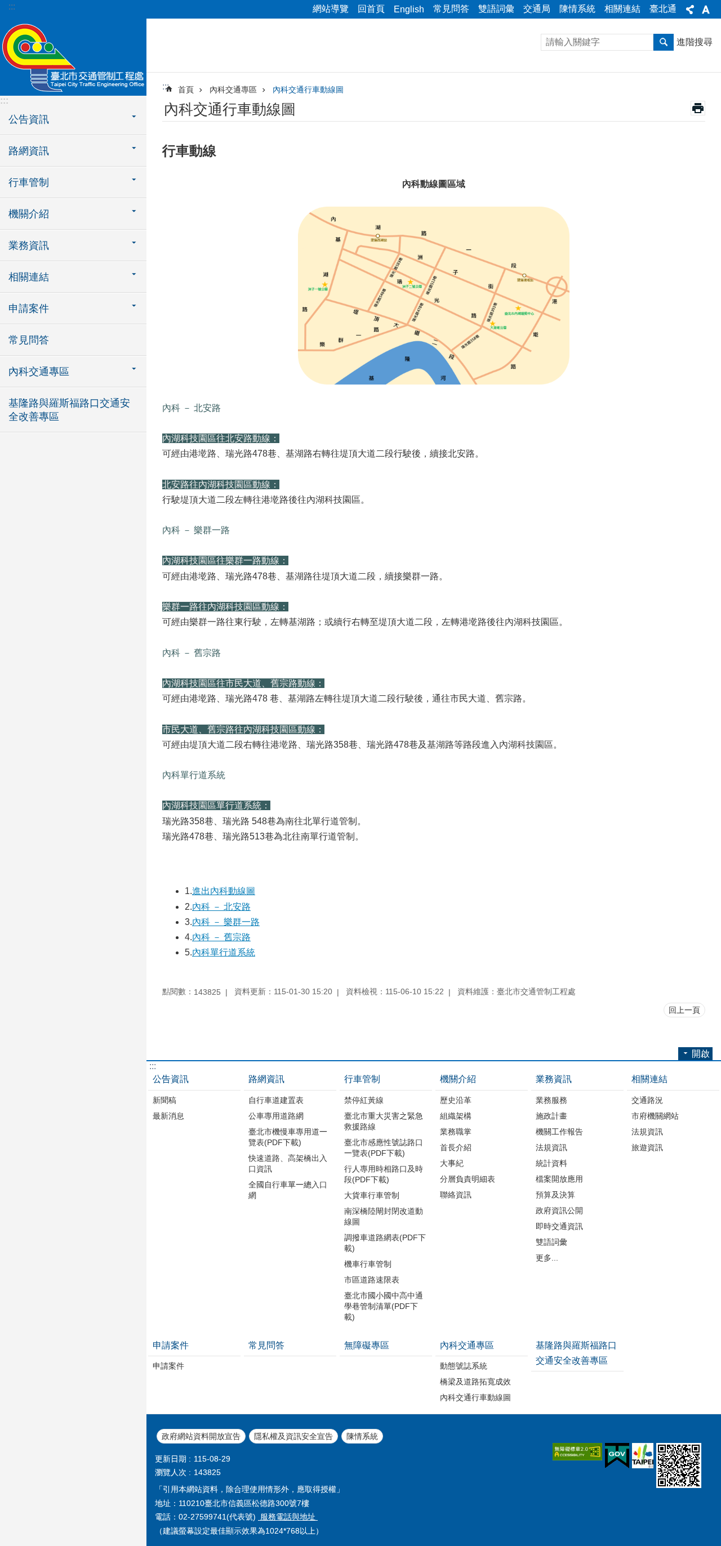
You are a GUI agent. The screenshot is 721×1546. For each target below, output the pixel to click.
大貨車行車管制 (371, 1195)
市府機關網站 (655, 1115)
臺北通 (663, 9)
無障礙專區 (366, 1345)
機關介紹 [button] (28, 214)
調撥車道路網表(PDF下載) (385, 1243)
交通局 (536, 9)
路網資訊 (266, 1079)
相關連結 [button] (28, 277)
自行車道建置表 (276, 1100)
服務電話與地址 (288, 1516)
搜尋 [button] (663, 42)
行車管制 (362, 1079)
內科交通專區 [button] (38, 371)
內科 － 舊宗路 (221, 937)
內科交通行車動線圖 (308, 89)
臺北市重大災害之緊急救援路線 (383, 1121)
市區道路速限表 (371, 1279)
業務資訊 (554, 1079)
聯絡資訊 (455, 1194)
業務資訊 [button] (28, 245)
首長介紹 (455, 1147)
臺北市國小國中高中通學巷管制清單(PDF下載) (383, 1306)
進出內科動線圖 (223, 891)
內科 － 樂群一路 (226, 922)
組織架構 (455, 1115)
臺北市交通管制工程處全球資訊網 (73, 56)
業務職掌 (455, 1131)
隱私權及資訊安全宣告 (293, 1436)
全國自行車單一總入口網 (287, 1190)
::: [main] (165, 86)
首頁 (186, 89)
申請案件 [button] (28, 308)
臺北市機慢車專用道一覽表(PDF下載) (287, 1137)
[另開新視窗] (577, 1451)
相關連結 (622, 9)
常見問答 (451, 9)
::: (11, 6)
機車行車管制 (367, 1263)
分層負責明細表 (467, 1178)
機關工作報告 (559, 1131)
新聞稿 (164, 1100)
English (409, 9)
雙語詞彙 (496, 9)
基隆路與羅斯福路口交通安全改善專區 (69, 409)
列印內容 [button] (698, 108)
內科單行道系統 (223, 952)
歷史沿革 (455, 1100)
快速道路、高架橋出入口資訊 (287, 1163)
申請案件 (171, 1345)
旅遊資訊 (647, 1147)
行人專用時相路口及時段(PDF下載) (383, 1174)
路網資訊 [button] (28, 151)
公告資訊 (171, 1079)
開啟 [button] (701, 1053)
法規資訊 (551, 1147)
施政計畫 (551, 1115)
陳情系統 (577, 9)
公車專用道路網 (276, 1115)
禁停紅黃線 (364, 1100)
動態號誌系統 (463, 1365)
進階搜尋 (695, 42)
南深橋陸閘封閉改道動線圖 (383, 1216)
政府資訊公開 (559, 1210)
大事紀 (452, 1163)
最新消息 (168, 1115)
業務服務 (551, 1100)
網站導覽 (331, 9)
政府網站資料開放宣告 (201, 1436)
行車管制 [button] (28, 182)
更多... (547, 1257)
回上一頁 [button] (684, 1010)
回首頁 (371, 9)
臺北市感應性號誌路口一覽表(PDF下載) (383, 1148)
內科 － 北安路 (221, 906)
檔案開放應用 (559, 1178)
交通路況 (647, 1100)
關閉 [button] (690, 9)
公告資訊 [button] (28, 119)
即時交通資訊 (559, 1226)
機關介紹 (458, 1079)
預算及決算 (555, 1194)
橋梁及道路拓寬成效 (475, 1381)
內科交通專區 (233, 89)
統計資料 (551, 1163)
